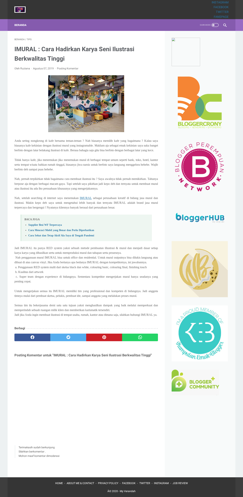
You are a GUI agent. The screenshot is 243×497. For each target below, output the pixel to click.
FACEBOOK (221, 7)
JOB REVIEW (180, 483)
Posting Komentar (67, 68)
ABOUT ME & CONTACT (80, 483)
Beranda (20, 25)
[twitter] (68, 337)
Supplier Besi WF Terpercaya (45, 224)
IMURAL (86, 198)
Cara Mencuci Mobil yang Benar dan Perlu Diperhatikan (61, 230)
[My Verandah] (22, 9)
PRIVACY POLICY (108, 483)
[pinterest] (104, 337)
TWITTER (222, 12)
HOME (59, 483)
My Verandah (128, 491)
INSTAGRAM (220, 2)
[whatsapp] (140, 337)
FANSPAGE (221, 17)
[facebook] (32, 337)
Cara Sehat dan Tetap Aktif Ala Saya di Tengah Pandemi (61, 235)
